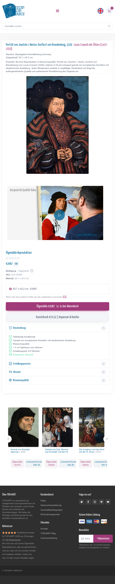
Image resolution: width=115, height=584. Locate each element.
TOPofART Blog (48, 533)
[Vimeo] (101, 502)
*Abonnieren (103, 538)
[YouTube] (108, 502)
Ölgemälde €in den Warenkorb (58, 306)
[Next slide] (107, 439)
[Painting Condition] (31, 271)
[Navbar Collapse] (57, 11)
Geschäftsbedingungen (52, 510)
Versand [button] (17, 372)
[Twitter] (81, 502)
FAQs (43, 500)
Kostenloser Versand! (23, 354)
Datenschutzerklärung (51, 505)
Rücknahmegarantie (50, 514)
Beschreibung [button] (19, 328)
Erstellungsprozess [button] (22, 363)
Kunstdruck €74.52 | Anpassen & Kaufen (57, 317)
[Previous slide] (8, 439)
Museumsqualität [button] (21, 380)
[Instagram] (94, 502)
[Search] (109, 26)
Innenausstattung (49, 538)
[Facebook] (88, 502)
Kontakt (44, 528)
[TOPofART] (13, 11)
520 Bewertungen (13, 540)
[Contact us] (65, 297)
